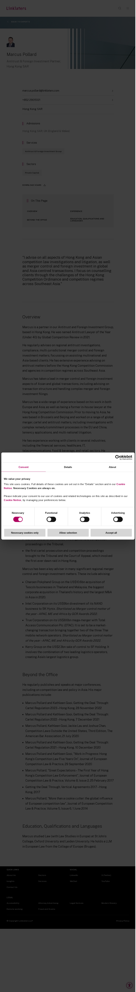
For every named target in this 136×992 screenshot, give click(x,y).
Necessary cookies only (24, 532)
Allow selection (68, 532)
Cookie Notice (12, 499)
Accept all (111, 532)
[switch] (51, 519)
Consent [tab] (24, 467)
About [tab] (112, 467)
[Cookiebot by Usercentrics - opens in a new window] (117, 457)
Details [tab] (68, 467)
